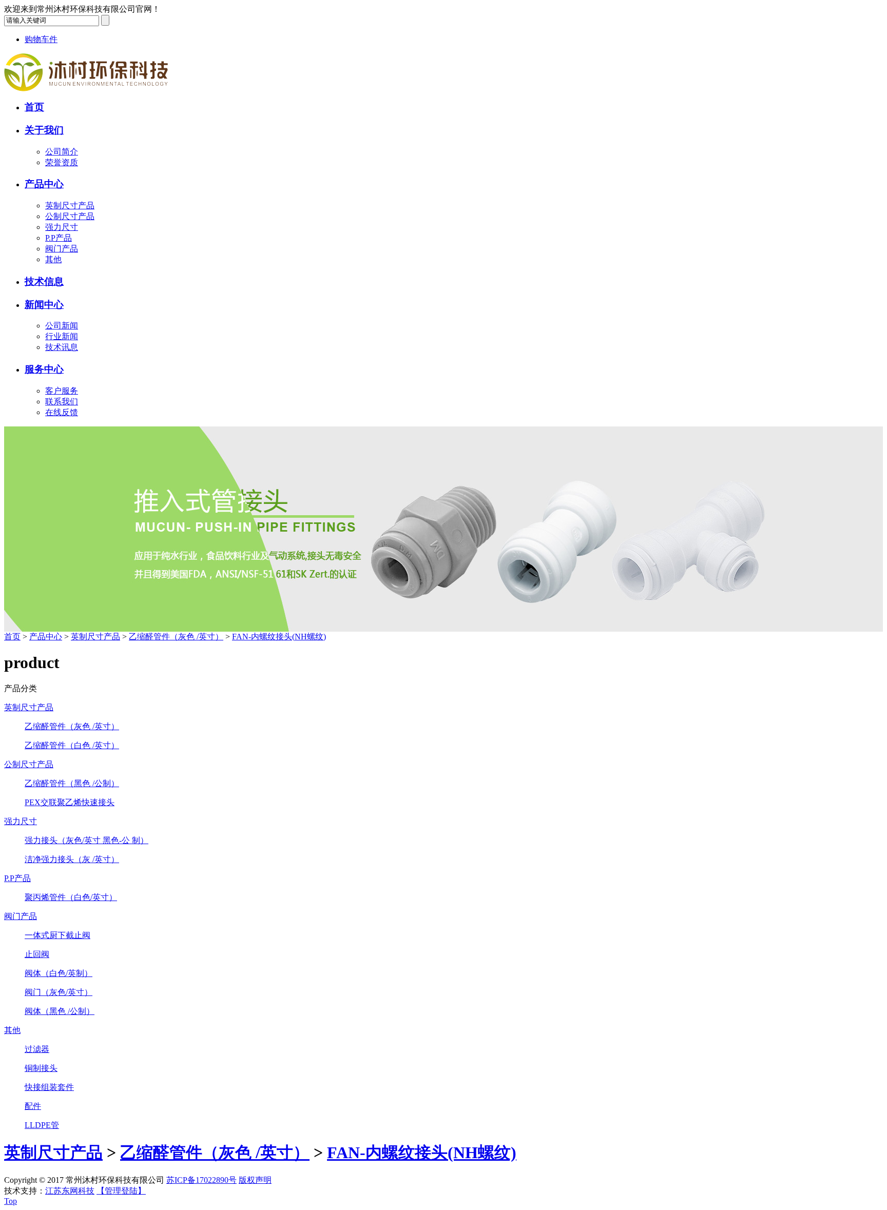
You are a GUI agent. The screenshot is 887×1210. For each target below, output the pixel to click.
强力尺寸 (61, 227)
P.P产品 (58, 237)
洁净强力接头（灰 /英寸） (72, 859)
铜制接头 (41, 1068)
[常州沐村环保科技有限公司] (86, 88)
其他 (53, 259)
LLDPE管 (42, 1125)
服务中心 (44, 369)
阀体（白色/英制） (58, 973)
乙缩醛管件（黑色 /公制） (72, 783)
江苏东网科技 (69, 1190)
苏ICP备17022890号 (201, 1180)
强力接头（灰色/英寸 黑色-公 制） (86, 840)
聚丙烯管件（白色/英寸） (71, 897)
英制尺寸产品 (69, 205)
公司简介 (61, 151)
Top (10, 1201)
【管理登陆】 (121, 1190)
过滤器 (37, 1049)
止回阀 (37, 954)
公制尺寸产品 (69, 216)
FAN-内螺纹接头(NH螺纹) (279, 636)
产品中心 (44, 184)
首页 (34, 107)
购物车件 (41, 39)
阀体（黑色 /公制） (59, 1011)
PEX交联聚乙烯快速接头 (69, 802)
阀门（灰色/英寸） (58, 992)
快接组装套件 (49, 1087)
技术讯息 (61, 347)
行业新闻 (61, 336)
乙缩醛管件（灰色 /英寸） (176, 636)
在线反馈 (61, 412)
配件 (33, 1106)
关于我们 (44, 130)
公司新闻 (61, 325)
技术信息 (44, 281)
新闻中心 (44, 304)
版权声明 (255, 1180)
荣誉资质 (61, 162)
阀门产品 (61, 248)
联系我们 (61, 401)
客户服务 (61, 390)
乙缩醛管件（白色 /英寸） (72, 745)
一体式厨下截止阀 (57, 935)
